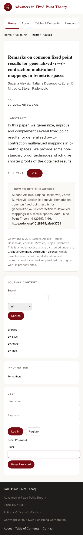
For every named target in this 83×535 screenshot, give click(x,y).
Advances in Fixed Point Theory (36, 7)
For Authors (14, 376)
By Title (12, 350)
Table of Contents (47, 23)
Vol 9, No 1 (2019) (27, 34)
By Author (13, 343)
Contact (48, 528)
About (25, 23)
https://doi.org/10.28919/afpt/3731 (36, 223)
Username (14, 401)
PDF (35, 173)
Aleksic (47, 34)
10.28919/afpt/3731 (23, 104)
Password (14, 415)
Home (12, 23)
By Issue (13, 336)
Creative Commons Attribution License (32, 251)
